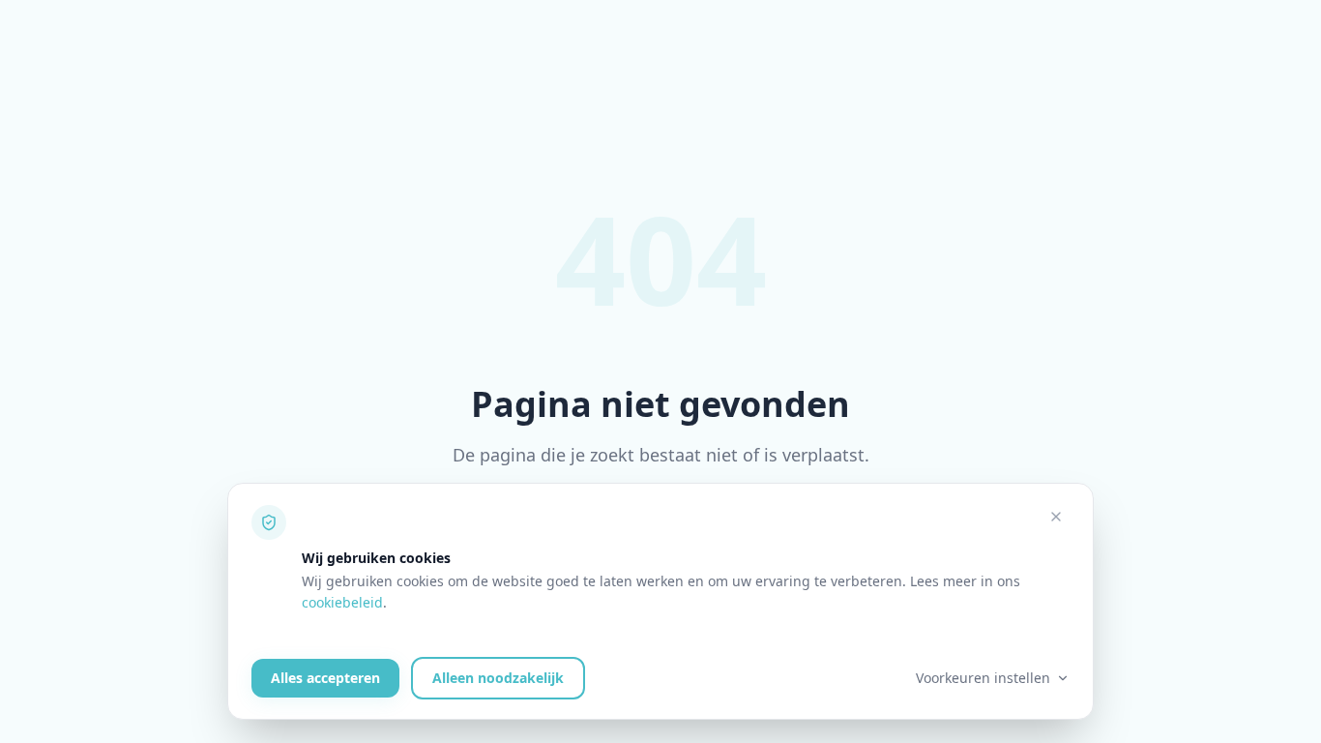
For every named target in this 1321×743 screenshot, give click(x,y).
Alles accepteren (325, 678)
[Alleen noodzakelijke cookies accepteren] (1056, 516)
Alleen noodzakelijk (498, 678)
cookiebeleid (342, 602)
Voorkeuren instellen (983, 678)
